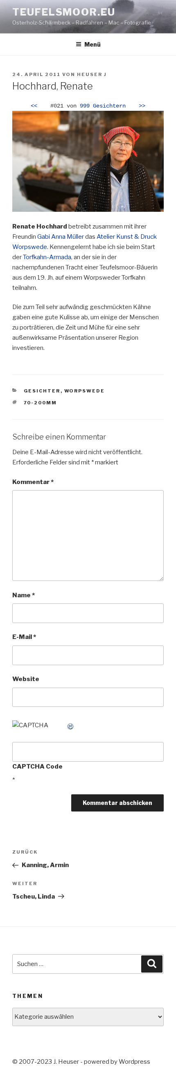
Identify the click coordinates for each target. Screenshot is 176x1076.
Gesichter (42, 391)
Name (23, 595)
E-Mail (24, 637)
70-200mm (40, 403)
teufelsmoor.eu (63, 12)
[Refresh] (70, 725)
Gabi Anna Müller (60, 236)
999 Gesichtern (103, 106)
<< (34, 106)
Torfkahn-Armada (47, 257)
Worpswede (84, 391)
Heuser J (92, 74)
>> (142, 106)
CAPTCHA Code (37, 766)
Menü (92, 44)
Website (25, 679)
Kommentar (33, 482)
